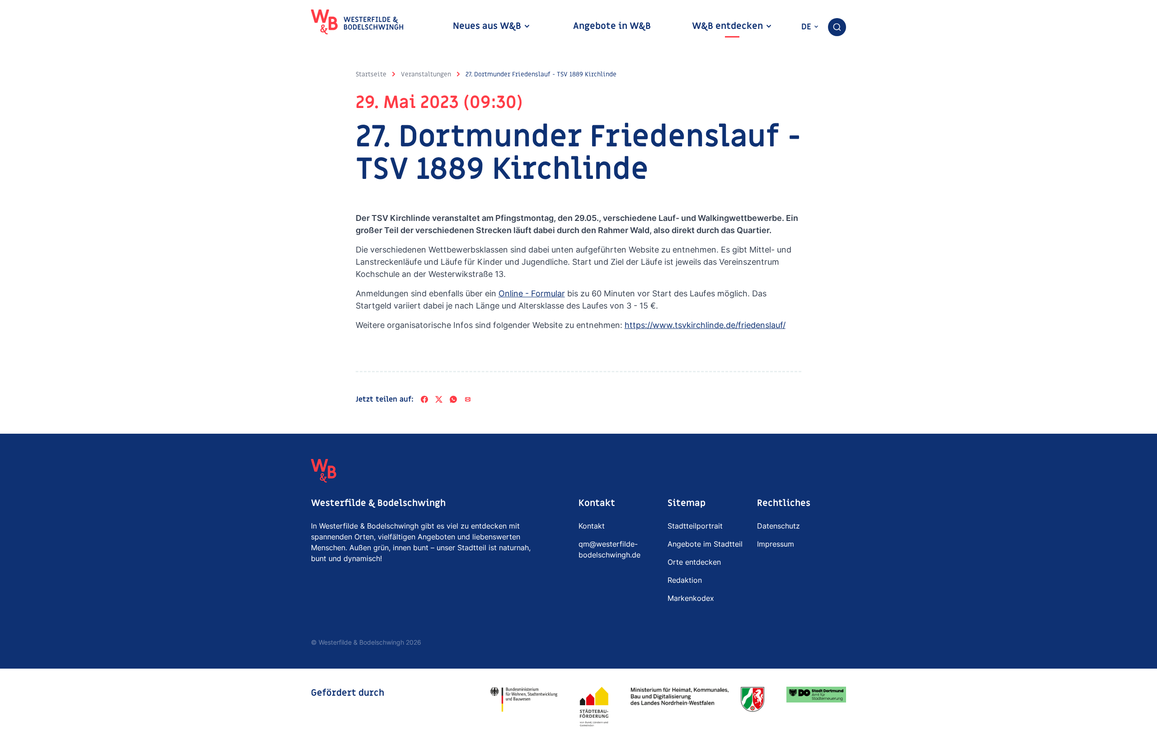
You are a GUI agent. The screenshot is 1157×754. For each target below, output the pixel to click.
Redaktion (685, 580)
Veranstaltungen (426, 74)
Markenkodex (691, 598)
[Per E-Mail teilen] (467, 399)
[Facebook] (424, 399)
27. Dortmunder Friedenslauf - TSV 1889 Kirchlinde (541, 74)
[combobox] (837, 27)
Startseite (371, 74)
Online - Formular (532, 293)
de (807, 27)
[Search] (837, 27)
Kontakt (591, 525)
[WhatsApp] (453, 399)
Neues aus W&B (488, 26)
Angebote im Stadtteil (705, 543)
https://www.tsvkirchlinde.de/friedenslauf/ (705, 325)
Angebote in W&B (612, 26)
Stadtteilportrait (695, 525)
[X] (438, 399)
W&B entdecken (728, 26)
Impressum (775, 543)
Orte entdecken (694, 562)
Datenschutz (778, 525)
